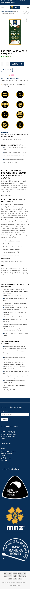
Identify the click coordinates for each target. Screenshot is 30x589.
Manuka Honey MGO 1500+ (8, 431)
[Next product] (24, 12)
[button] (2, 7)
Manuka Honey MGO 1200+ (8, 433)
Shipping (3, 457)
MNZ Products (9, 11)
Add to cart (17, 64)
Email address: (4, 411)
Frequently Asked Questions (8, 451)
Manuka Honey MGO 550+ (8, 436)
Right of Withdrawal (6, 453)
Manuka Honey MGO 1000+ (8, 434)
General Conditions (6, 458)
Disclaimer (4, 460)
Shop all (3, 438)
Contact (3, 448)
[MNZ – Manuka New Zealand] (15, 7)
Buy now (7, 70)
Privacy (3, 455)
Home (2, 11)
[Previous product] (27, 12)
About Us (3, 450)
